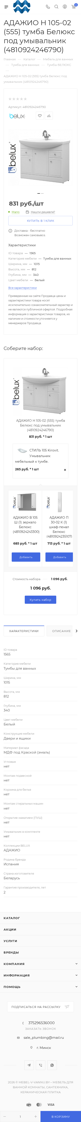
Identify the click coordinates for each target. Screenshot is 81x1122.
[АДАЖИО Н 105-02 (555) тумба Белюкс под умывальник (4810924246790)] (40, 157)
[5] (25, 99)
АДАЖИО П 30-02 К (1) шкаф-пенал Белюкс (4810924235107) (59, 527)
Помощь (12, 987)
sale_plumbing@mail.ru (44, 1037)
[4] (21, 99)
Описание (61, 631)
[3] (17, 99)
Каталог (12, 918)
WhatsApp (52, 1065)
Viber (40, 1065)
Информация (17, 975)
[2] (14, 99)
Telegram (29, 1065)
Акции (10, 929)
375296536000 (41, 1023)
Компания (14, 964)
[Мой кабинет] (65, 7)
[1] (10, 99)
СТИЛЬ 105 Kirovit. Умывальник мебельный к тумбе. (37, 456)
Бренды (11, 952)
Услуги (10, 941)
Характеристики (24, 631)
